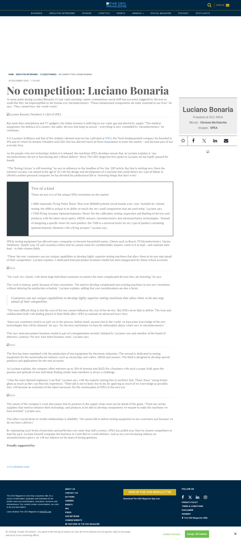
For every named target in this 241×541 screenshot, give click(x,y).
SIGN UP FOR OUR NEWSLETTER (149, 492)
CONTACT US (71, 493)
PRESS (68, 512)
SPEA (108, 138)
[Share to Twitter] (204, 141)
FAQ (67, 508)
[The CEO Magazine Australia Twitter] (192, 498)
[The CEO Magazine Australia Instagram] (208, 497)
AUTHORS (69, 497)
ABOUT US (70, 489)
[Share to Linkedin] (215, 141)
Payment (186, 514)
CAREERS (69, 501)
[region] (112, 45)
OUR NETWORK (72, 516)
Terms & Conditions (192, 506)
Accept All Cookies (197, 534)
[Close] (235, 533)
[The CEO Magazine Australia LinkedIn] (200, 497)
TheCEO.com (45, 512)
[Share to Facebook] (193, 141)
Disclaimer (187, 510)
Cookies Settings (172, 534)
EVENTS (69, 505)
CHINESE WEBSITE (73, 520)
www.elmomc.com (18, 467)
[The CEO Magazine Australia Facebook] (185, 497)
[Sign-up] (226, 141)
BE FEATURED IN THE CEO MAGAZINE (82, 524)
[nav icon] (8, 5)
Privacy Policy (190, 502)
